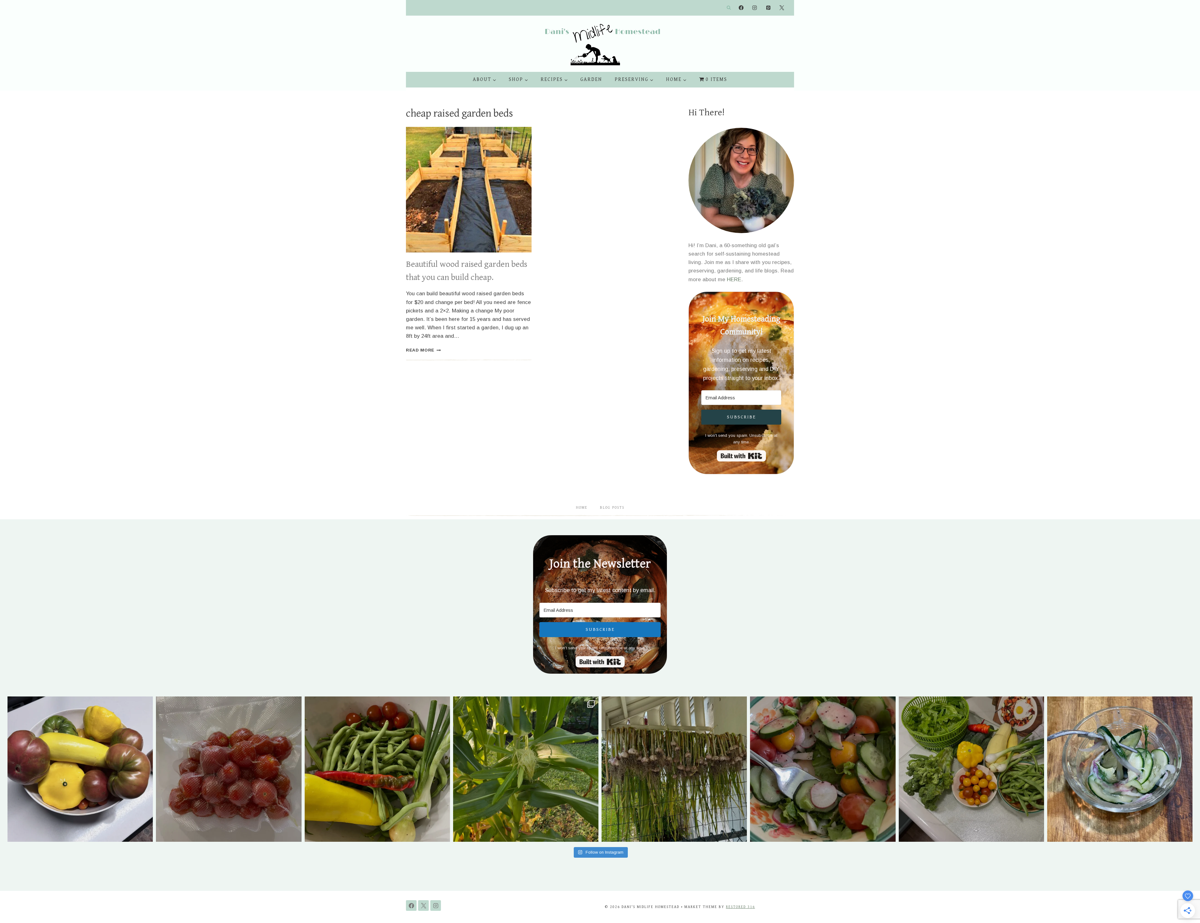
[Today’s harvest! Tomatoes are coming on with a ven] (80, 769)
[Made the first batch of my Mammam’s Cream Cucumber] (1119, 769)
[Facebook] (741, 8)
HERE (734, 279)
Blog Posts (612, 508)
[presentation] (469, 189)
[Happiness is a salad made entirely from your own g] (822, 769)
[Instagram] (755, 8)
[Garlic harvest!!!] (674, 769)
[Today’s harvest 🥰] (377, 769)
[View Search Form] (728, 7)
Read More (423, 350)
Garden (591, 79)
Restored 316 (740, 907)
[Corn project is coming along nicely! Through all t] (525, 769)
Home (582, 508)
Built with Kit (741, 456)
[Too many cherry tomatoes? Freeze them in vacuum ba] (228, 769)
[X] (782, 8)
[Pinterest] (768, 8)
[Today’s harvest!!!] (971, 769)
